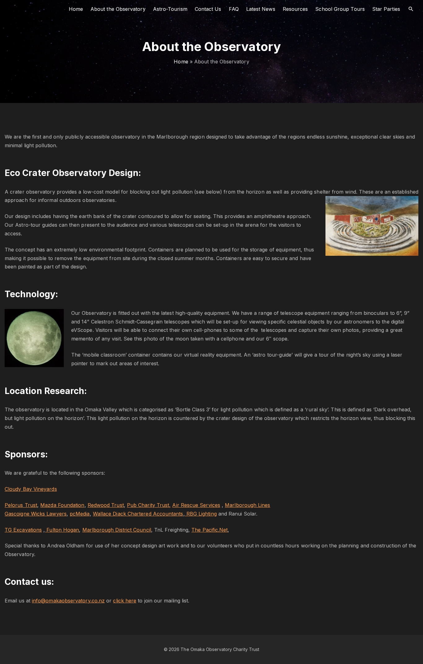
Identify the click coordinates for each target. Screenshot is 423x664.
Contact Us (208, 9)
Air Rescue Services (196, 505)
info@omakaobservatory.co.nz (68, 601)
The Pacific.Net (209, 530)
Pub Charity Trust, (149, 505)
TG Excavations (23, 530)
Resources (295, 9)
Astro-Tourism (170, 9)
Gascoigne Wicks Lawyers (36, 514)
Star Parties (386, 9)
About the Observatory (118, 9)
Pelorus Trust (21, 505)
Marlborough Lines (247, 505)
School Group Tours (339, 9)
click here (124, 601)
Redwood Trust (106, 505)
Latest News (260, 9)
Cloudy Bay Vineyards (31, 489)
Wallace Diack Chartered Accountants (138, 514)
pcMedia (80, 514)
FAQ (234, 9)
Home (76, 9)
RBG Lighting (201, 514)
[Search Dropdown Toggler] (411, 9)
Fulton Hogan (62, 530)
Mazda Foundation (62, 505)
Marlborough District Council (116, 530)
